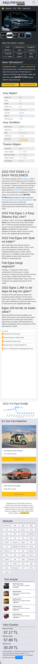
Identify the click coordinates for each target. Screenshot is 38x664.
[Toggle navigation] (33, 2)
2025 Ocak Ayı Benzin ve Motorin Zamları (14, 337)
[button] (3, 35)
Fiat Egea (25, 179)
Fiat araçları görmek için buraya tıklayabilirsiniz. (17, 200)
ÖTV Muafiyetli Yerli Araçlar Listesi (12, 341)
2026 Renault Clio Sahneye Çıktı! (12, 334)
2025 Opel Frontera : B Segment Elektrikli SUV (15, 345)
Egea (17, 66)
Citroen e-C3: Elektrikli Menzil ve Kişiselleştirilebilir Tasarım (18, 348)
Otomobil (21, 112)
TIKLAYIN (18, 190)
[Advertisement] (19, 375)
